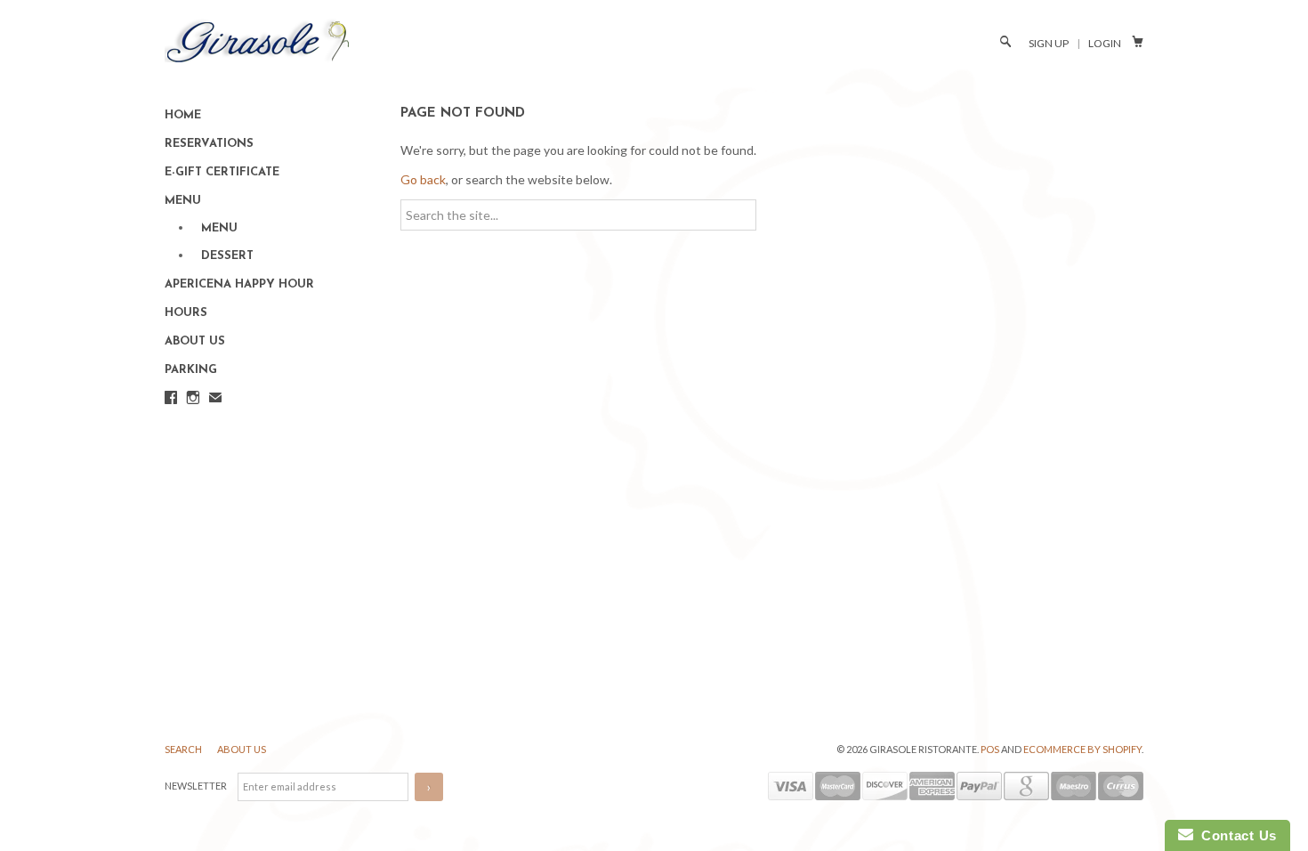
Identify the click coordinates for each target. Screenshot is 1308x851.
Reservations (209, 144)
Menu (183, 201)
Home (183, 115)
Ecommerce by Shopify (1082, 749)
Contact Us (1235, 835)
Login (1104, 43)
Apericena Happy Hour (239, 284)
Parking (191, 370)
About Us (195, 341)
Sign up (1049, 43)
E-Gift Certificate (222, 172)
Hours (186, 313)
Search (184, 749)
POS (990, 749)
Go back (423, 179)
